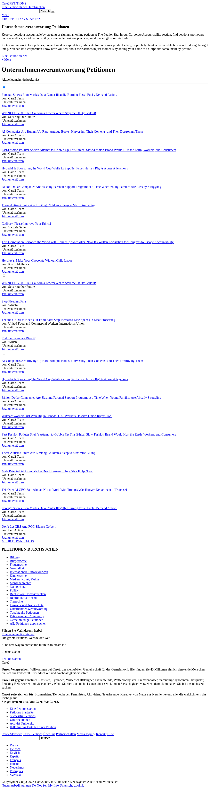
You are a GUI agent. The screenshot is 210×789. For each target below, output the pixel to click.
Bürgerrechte (18, 561)
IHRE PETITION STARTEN (21, 18)
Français (15, 760)
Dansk (14, 745)
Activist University (22, 723)
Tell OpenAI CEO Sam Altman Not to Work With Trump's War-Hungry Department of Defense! (64, 489)
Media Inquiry (86, 734)
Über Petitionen (20, 719)
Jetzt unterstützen (13, 105)
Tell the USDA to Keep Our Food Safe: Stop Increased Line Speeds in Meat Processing (58, 320)
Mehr (6, 59)
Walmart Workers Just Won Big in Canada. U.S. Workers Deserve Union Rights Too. (57, 416)
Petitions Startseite (21, 712)
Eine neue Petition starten (18, 634)
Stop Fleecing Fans (14, 301)
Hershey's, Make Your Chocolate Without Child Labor (37, 260)
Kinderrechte (18, 575)
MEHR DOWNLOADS (18, 541)
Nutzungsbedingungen (16, 785)
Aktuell (6, 79)
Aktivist (34, 79)
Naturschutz (17, 586)
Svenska (15, 775)
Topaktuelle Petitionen (24, 612)
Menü (5, 15)
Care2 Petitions (32, 734)
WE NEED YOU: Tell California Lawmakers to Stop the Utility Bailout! (49, 113)
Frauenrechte (18, 564)
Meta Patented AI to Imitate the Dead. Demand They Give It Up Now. (47, 471)
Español (15, 756)
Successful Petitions (22, 716)
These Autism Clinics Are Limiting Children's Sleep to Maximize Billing (48, 205)
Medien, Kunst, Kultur (24, 579)
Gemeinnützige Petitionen (26, 620)
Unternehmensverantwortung (29, 609)
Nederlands (17, 767)
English (15, 752)
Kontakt (101, 734)
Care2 (5, 3)
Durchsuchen (36, 7)
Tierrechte (16, 601)
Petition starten (11, 658)
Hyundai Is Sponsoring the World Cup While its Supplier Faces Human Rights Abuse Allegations (65, 168)
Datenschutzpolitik (72, 785)
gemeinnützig (20, 79)
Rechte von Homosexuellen (28, 594)
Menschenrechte (20, 583)
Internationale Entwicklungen (29, 572)
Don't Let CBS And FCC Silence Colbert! (29, 526)
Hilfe (110, 734)
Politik (14, 590)
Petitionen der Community (27, 616)
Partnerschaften (66, 734)
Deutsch (45, 738)
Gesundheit (17, 568)
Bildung (15, 557)
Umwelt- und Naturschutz (26, 605)
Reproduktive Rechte (23, 597)
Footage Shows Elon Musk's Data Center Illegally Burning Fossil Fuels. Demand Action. (59, 94)
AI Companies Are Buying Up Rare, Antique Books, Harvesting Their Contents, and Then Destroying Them (72, 131)
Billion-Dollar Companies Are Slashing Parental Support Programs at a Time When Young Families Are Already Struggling (81, 187)
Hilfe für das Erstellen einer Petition (33, 727)
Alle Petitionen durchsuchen (28, 623)
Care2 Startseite (12, 734)
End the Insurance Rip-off (18, 338)
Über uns (49, 734)
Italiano (14, 763)
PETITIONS (17, 3)
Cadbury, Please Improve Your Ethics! (26, 223)
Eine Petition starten (14, 7)
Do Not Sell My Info (45, 785)
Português (16, 771)
